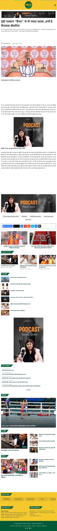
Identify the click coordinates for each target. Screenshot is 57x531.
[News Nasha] (28, 5)
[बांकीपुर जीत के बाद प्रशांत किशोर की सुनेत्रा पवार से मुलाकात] (28, 259)
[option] (28, 413)
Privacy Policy (18, 525)
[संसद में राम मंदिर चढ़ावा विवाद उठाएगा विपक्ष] (34, 443)
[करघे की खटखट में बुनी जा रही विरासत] (5, 312)
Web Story (44, 525)
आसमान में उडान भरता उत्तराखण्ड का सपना (18, 277)
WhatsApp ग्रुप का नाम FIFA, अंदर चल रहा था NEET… (22, 297)
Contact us (38, 525)
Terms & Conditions (27, 525)
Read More (16, 517)
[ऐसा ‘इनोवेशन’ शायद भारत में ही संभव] (9, 259)
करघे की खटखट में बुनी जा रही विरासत (17, 310)
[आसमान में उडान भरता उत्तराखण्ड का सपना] (5, 279)
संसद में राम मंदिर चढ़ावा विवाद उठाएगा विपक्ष (47, 441)
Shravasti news (49, 216)
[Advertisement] (28, 37)
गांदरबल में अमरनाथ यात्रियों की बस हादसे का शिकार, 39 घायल (17, 426)
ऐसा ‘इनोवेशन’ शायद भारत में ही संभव (8, 265)
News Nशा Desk (7, 43)
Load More (28, 389)
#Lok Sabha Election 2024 (11, 216)
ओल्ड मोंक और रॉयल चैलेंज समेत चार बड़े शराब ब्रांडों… (20, 284)
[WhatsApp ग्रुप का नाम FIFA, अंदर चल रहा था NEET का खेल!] (5, 299)
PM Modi (24, 216)
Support (33, 525)
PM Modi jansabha (36, 216)
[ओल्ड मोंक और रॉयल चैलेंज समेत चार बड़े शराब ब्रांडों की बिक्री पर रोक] (5, 286)
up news (28, 219)
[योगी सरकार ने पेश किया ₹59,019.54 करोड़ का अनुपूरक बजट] (47, 259)
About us (12, 525)
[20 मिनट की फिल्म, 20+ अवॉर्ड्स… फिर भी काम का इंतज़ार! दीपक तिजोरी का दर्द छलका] (34, 475)
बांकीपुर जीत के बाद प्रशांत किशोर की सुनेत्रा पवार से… (20, 304)
